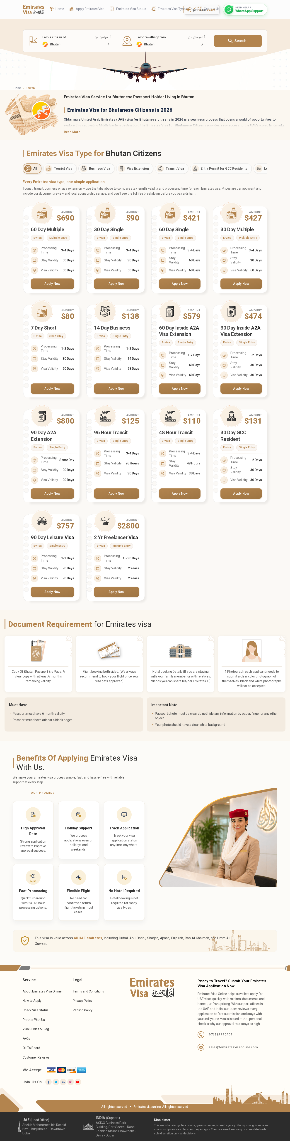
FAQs (26, 1038)
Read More (72, 132)
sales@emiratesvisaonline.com (233, 1047)
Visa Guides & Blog (36, 1029)
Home (18, 88)
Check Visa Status (35, 1010)
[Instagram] (70, 1082)
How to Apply (32, 1000)
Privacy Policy (82, 1000)
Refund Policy (82, 1010)
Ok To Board (31, 1048)
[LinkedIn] (63, 1082)
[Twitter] (56, 1082)
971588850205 (220, 1035)
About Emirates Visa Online (42, 991)
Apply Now (52, 283)
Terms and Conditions (88, 991)
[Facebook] (48, 1082)
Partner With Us (34, 1020)
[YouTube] (78, 1082)
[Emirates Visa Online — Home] (33, 9)
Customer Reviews (36, 1057)
